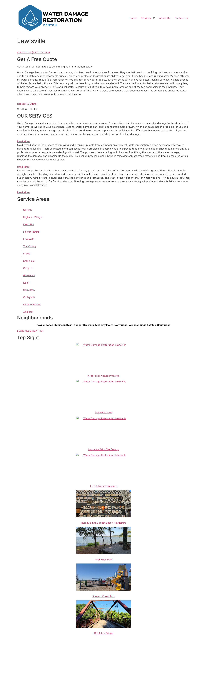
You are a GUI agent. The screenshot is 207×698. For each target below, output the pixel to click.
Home (133, 18)
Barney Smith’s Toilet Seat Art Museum (103, 522)
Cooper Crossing (84, 324)
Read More (23, 141)
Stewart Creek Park (103, 596)
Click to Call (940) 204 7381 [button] (33, 52)
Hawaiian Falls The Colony (103, 449)
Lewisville (28, 239)
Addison (28, 311)
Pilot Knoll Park (103, 559)
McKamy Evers (104, 324)
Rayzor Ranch (45, 324)
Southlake (29, 260)
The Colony (29, 246)
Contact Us (181, 18)
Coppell (27, 268)
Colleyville (29, 297)
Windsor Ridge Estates (142, 324)
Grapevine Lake (103, 412)
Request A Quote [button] (27, 103)
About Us (164, 18)
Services (146, 18)
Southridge (163, 324)
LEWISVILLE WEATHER (30, 330)
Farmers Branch (32, 304)
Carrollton (29, 289)
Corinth (27, 209)
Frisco (26, 253)
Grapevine (29, 275)
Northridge (120, 324)
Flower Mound (31, 231)
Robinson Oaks (63, 324)
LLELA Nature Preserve (103, 486)
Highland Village (32, 217)
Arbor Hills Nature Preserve (103, 375)
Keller (26, 282)
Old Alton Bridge (103, 633)
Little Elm (28, 224)
